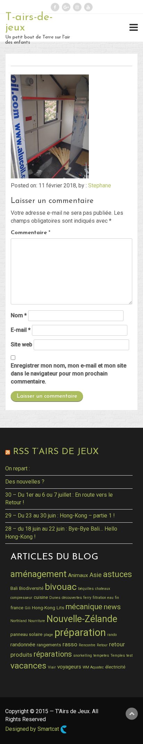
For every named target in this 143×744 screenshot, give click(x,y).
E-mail (21, 330)
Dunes (54, 597)
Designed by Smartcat (32, 729)
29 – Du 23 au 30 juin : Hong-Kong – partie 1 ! (60, 515)
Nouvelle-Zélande (82, 619)
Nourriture (36, 621)
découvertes (72, 597)
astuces (117, 574)
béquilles (86, 588)
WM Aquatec (93, 667)
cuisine (41, 597)
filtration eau (103, 597)
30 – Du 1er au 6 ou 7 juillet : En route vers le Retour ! (59, 498)
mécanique (84, 606)
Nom (19, 315)
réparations (53, 654)
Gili (28, 608)
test (129, 655)
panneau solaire (26, 634)
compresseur (21, 597)
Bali (14, 588)
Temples (117, 655)
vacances (28, 666)
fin (117, 597)
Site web (21, 344)
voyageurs (69, 667)
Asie (96, 574)
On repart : (17, 468)
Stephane (99, 185)
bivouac (61, 586)
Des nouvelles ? (24, 481)
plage (48, 634)
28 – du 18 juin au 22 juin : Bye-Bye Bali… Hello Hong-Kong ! (61, 532)
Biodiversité (31, 588)
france (16, 607)
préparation (80, 632)
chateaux (102, 588)
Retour (102, 645)
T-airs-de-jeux (29, 22)
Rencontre (87, 645)
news (112, 607)
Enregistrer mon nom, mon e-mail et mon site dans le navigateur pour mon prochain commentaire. (68, 373)
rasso (69, 644)
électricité (115, 667)
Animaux (78, 575)
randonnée (22, 644)
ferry (87, 597)
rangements (49, 644)
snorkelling (82, 655)
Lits (60, 607)
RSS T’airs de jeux (56, 452)
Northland (18, 621)
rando (112, 634)
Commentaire (30, 233)
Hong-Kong (43, 607)
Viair (52, 667)
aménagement (38, 574)
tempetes (101, 655)
